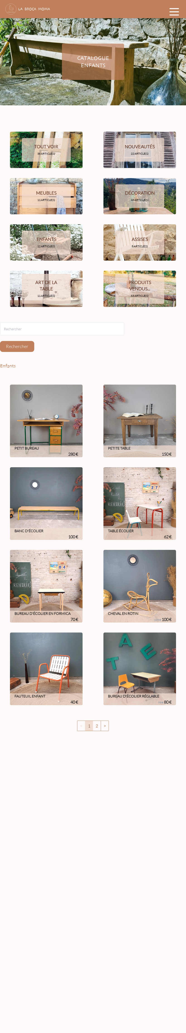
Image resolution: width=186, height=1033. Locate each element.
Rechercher (17, 346)
